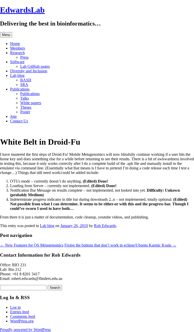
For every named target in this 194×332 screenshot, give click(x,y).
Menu (6, 35)
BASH (25, 80)
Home (15, 43)
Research (17, 53)
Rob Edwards (105, 226)
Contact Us (19, 121)
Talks (24, 98)
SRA (24, 84)
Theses (25, 107)
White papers (30, 103)
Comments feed (22, 316)
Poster (25, 112)
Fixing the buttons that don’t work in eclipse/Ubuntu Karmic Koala (120, 245)
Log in (15, 307)
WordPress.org (22, 321)
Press (24, 57)
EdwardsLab (22, 9)
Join (13, 116)
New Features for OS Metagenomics (31, 245)
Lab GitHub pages (35, 66)
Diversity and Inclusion (28, 71)
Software (17, 62)
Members (17, 48)
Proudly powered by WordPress (25, 329)
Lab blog (17, 75)
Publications (20, 89)
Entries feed (19, 312)
